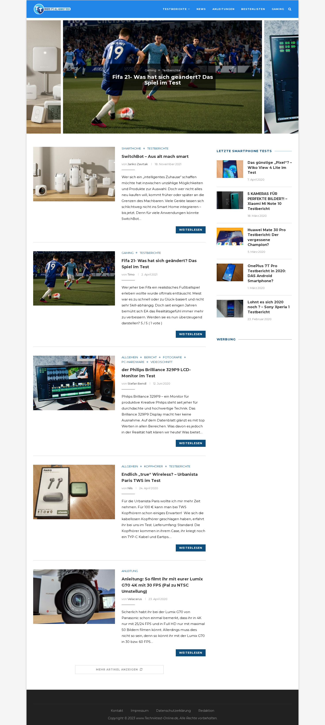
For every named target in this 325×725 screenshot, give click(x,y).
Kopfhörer (153, 466)
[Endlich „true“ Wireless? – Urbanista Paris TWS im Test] (74, 492)
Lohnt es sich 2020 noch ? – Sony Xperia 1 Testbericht (269, 307)
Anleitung (130, 571)
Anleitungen (223, 9)
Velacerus (135, 599)
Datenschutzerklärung (173, 711)
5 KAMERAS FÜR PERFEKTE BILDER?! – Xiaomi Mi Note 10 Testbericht (267, 201)
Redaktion (206, 711)
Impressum (140, 711)
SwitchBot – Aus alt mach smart (155, 156)
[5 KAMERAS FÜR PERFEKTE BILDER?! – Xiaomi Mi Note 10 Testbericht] (230, 200)
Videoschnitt (161, 362)
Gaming (278, 9)
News (201, 9)
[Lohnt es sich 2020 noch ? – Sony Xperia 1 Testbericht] (230, 308)
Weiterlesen (190, 229)
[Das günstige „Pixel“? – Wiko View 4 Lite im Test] (230, 169)
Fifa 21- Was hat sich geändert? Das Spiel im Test (162, 80)
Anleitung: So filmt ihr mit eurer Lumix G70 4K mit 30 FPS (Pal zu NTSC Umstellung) (162, 585)
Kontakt (117, 711)
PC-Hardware (133, 362)
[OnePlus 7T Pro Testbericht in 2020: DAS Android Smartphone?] (230, 272)
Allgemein (130, 357)
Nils (130, 488)
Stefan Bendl (137, 383)
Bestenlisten (253, 9)
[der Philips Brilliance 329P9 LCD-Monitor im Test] (74, 383)
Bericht (150, 357)
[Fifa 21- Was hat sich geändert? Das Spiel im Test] (74, 278)
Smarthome (131, 148)
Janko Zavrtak (138, 164)
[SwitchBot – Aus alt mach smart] (74, 174)
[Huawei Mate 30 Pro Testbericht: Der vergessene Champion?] (230, 236)
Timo (131, 274)
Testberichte (175, 9)
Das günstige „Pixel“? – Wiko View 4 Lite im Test (270, 167)
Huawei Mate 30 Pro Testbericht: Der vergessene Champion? (267, 237)
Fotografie (172, 357)
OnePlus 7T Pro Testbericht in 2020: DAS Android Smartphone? (267, 273)
